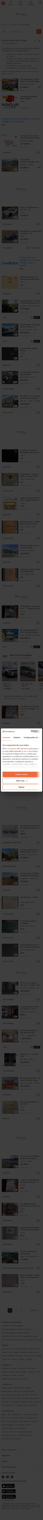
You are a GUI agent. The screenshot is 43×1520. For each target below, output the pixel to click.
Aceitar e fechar (21, 774)
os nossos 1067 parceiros (18, 748)
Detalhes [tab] (17, 737)
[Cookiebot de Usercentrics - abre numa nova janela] (30, 731)
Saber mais (20, 781)
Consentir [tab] (6, 737)
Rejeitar (21, 787)
